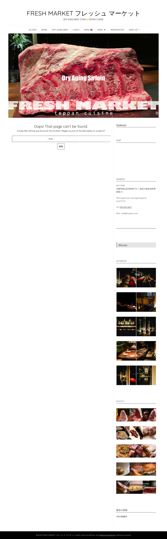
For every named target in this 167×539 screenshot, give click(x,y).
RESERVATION (117, 30)
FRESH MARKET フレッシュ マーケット (84, 13)
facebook (121, 125)
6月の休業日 (121, 516)
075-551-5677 (126, 207)
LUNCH (76, 30)
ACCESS (33, 30)
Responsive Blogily (108, 535)
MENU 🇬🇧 (88, 30)
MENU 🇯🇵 (101, 30)
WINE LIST (133, 30)
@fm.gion (122, 245)
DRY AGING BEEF (60, 30)
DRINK (44, 30)
